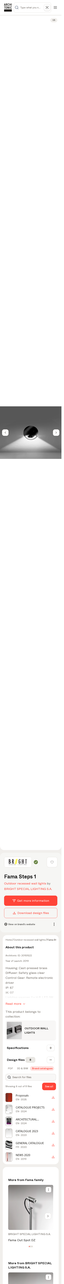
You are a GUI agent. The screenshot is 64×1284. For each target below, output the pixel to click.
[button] (29, 1246)
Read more (13, 1004)
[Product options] (48, 1189)
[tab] (10, 1068)
